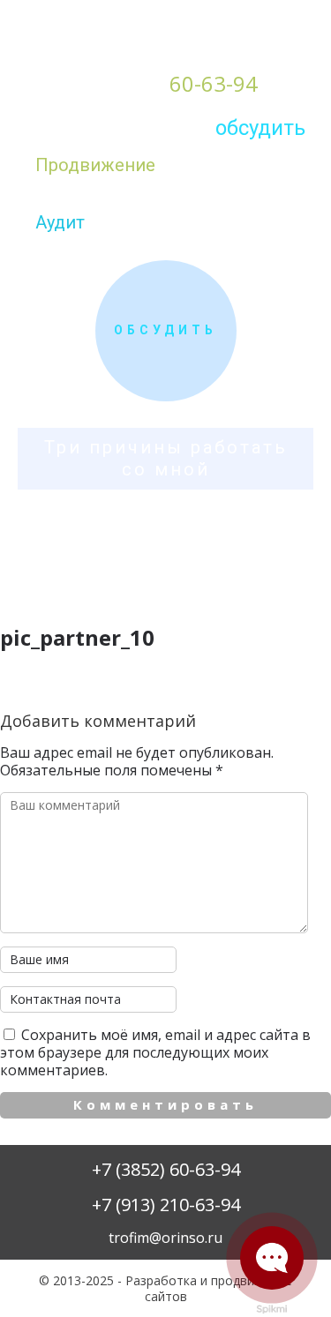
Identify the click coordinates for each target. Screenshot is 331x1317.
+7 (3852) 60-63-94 (166, 1169)
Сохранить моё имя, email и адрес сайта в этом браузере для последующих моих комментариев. (155, 1052)
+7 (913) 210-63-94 (166, 1205)
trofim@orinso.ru (165, 1237)
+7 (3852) (165, 84)
